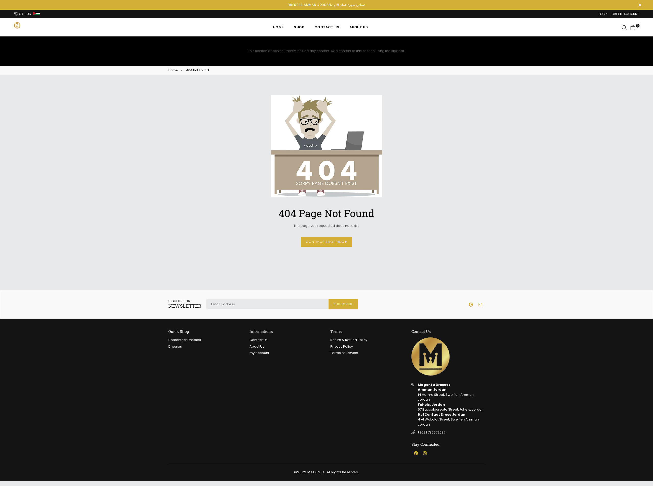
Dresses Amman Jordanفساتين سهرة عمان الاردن (327, 5)
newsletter (184, 304)
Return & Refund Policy (348, 339)
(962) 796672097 (431, 432)
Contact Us (327, 27)
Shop (299, 27)
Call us (24, 14)
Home (278, 27)
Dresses (175, 346)
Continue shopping (325, 241)
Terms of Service (344, 352)
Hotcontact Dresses (184, 339)
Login (603, 14)
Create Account (625, 14)
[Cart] (633, 27)
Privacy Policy (341, 346)
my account (259, 352)
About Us (358, 27)
